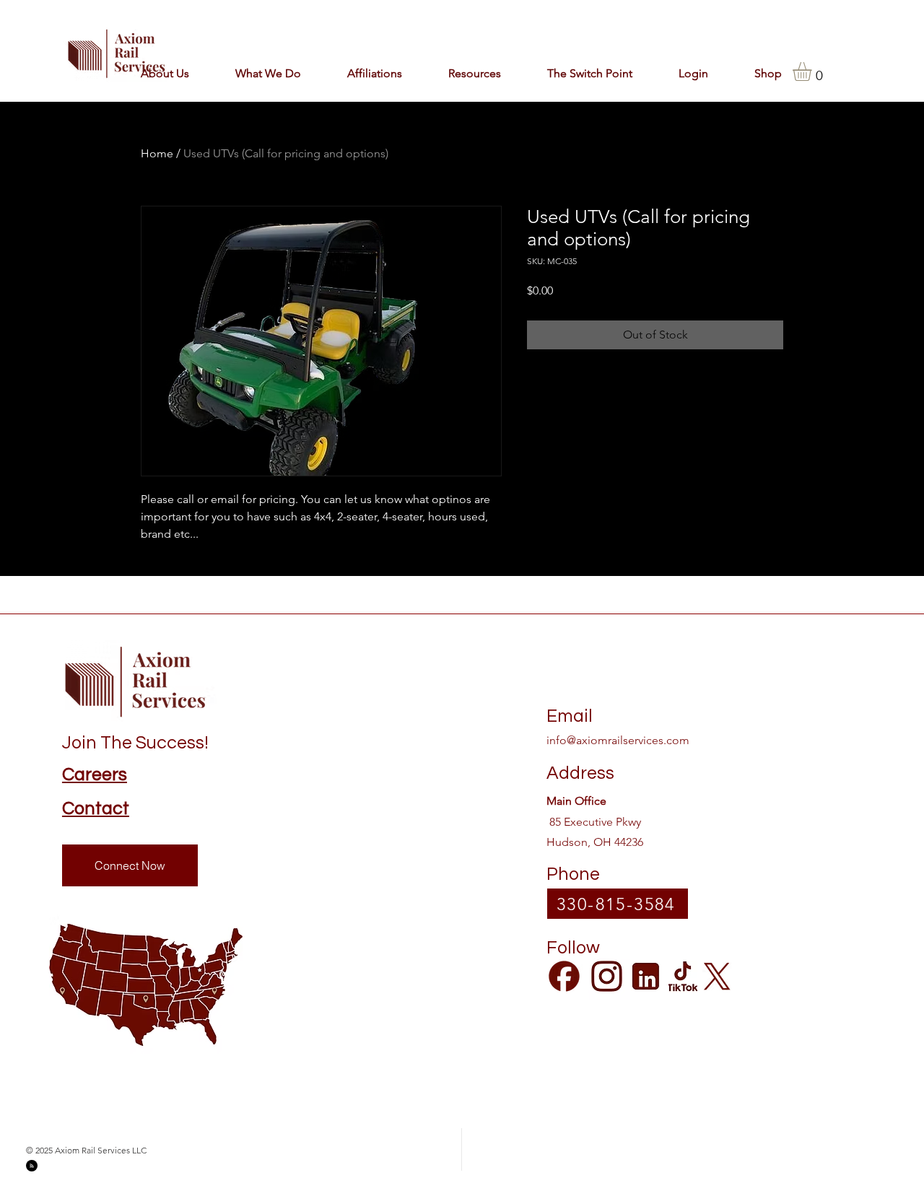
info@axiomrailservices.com (617, 740)
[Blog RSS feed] (32, 1166)
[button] (362, 73)
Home (157, 153)
